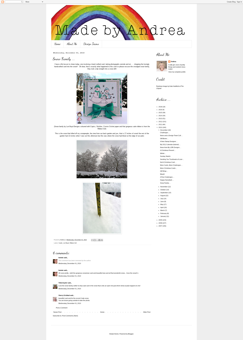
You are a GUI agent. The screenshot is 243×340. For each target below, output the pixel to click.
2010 (161, 127)
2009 (161, 220)
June (162, 201)
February (163, 213)
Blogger (130, 334)
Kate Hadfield (174, 86)
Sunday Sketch (165, 156)
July (162, 199)
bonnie (60, 258)
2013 (161, 118)
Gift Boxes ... (164, 138)
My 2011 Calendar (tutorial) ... (170, 144)
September (164, 193)
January (163, 216)
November (164, 187)
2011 (161, 124)
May (162, 204)
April (162, 207)
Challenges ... (165, 133)
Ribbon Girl (73, 243)
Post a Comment (61, 308)
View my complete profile (177, 72)
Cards (60, 243)
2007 (161, 226)
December (164, 130)
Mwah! (162, 174)
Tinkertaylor (62, 283)
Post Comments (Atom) (70, 316)
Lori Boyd (66, 243)
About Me (72, 44)
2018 (161, 107)
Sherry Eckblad (64, 295)
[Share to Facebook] (99, 240)
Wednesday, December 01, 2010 (69, 263)
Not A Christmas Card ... (168, 162)
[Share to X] (97, 240)
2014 (161, 116)
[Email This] (92, 240)
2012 (161, 121)
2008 (161, 223)
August (163, 195)
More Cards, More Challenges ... (171, 165)
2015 (161, 113)
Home (57, 44)
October (163, 190)
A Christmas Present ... (168, 150)
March (162, 210)
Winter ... (163, 153)
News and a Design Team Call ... (171, 135)
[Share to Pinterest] (102, 240)
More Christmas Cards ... (168, 168)
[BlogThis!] (94, 240)
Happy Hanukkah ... (167, 180)
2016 (161, 110)
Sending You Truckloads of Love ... (172, 159)
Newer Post (57, 312)
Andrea (173, 61)
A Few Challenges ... (167, 177)
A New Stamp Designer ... (169, 141)
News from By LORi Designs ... (170, 147)
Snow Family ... (165, 183)
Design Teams (91, 44)
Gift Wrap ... (164, 171)
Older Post (146, 312)
